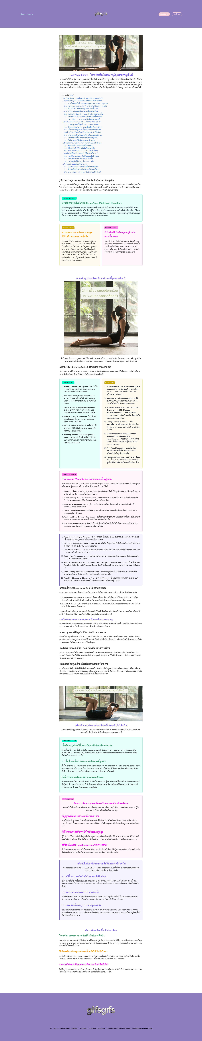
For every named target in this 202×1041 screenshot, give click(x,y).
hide (71, 95)
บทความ (30, 14)
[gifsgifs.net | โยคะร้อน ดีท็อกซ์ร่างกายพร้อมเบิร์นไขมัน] (101, 14)
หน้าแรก (23, 14)
